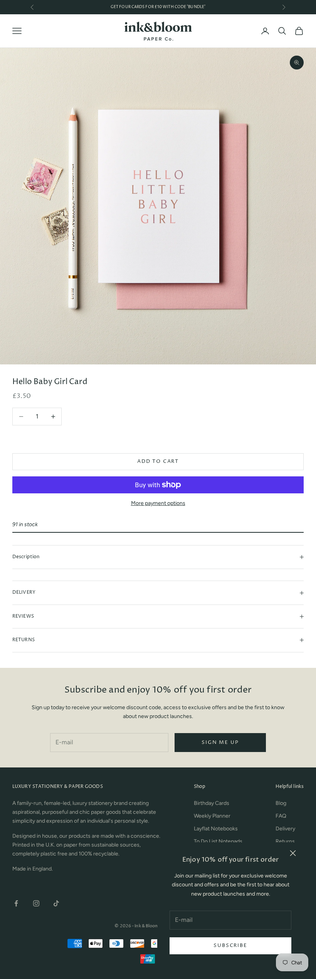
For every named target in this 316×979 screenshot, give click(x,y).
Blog (281, 803)
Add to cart (158, 461)
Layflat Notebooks (216, 828)
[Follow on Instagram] (36, 903)
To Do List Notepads (218, 841)
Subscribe (230, 945)
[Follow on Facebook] (16, 903)
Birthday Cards (211, 803)
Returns (285, 841)
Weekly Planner (212, 816)
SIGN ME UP (220, 742)
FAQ (281, 816)
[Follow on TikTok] (56, 903)
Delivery (285, 828)
